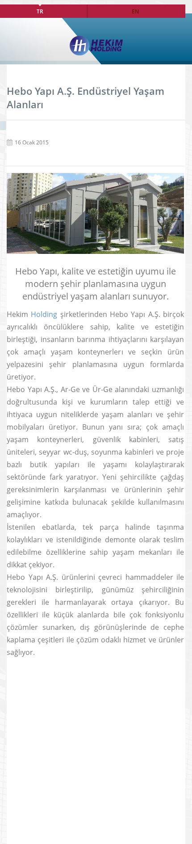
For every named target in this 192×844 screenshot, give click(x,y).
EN (135, 11)
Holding (44, 314)
